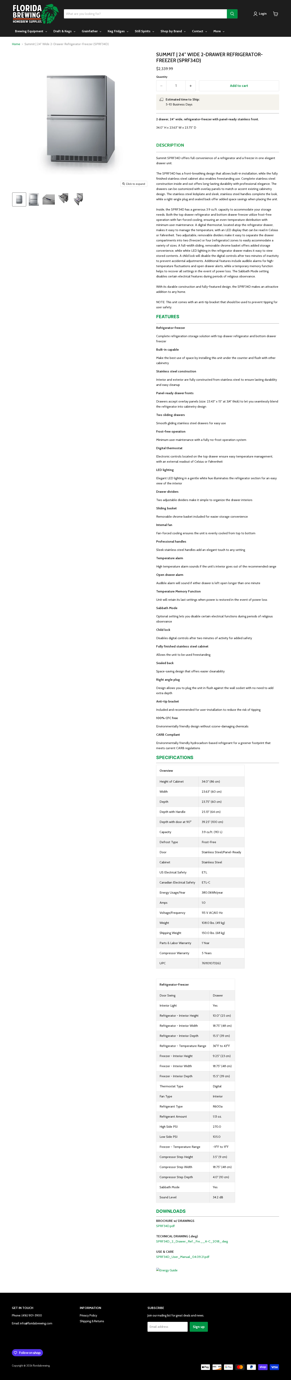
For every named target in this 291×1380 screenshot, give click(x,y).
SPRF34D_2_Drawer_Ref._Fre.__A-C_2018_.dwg (192, 1241)
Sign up (199, 1327)
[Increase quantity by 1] (191, 85)
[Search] (232, 13)
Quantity (161, 76)
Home (16, 44)
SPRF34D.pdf (165, 1226)
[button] (19, 199)
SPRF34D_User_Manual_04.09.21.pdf (182, 1257)
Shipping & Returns (92, 1321)
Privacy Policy (88, 1315)
